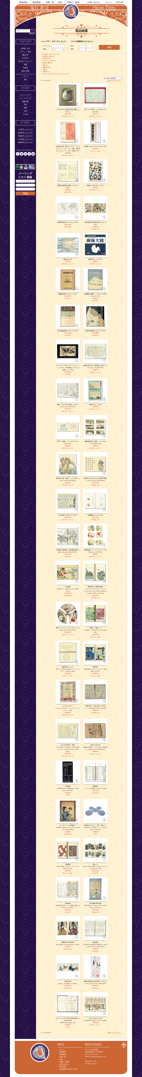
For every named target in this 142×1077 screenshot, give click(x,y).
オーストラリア (25, 95)
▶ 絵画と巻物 (67, 192)
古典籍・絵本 (25, 48)
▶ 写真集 (67, 374)
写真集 (25, 68)
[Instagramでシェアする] (25, 154)
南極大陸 (25, 101)
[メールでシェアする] (33, 154)
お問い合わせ (93, 2)
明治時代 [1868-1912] (25, 136)
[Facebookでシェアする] (18, 154)
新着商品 (23, 2)
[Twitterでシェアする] (21, 154)
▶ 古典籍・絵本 (95, 229)
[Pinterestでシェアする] (29, 154)
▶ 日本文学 (68, 298)
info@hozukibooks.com (97, 1056)
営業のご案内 (73, 2)
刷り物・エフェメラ (25, 61)
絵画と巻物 (25, 71)
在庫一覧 (50, 2)
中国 (25, 111)
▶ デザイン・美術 (95, 151)
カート (109, 2)
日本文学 (25, 58)
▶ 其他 (68, 795)
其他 (25, 80)
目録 (60, 2)
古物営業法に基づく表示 (68, 1069)
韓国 (25, 108)
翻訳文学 (25, 55)
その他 (25, 114)
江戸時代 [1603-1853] (25, 130)
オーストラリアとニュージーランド (25, 75)
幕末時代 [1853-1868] (25, 133)
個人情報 (62, 1066)
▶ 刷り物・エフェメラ (68, 116)
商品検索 (37, 2)
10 (119, 80)
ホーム (61, 1049)
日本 (25, 105)
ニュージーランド (25, 98)
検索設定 (32, 34)
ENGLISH (119, 2)
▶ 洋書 (68, 1027)
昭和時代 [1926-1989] (25, 142)
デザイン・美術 (25, 52)
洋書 (25, 64)
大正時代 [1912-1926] (25, 139)
